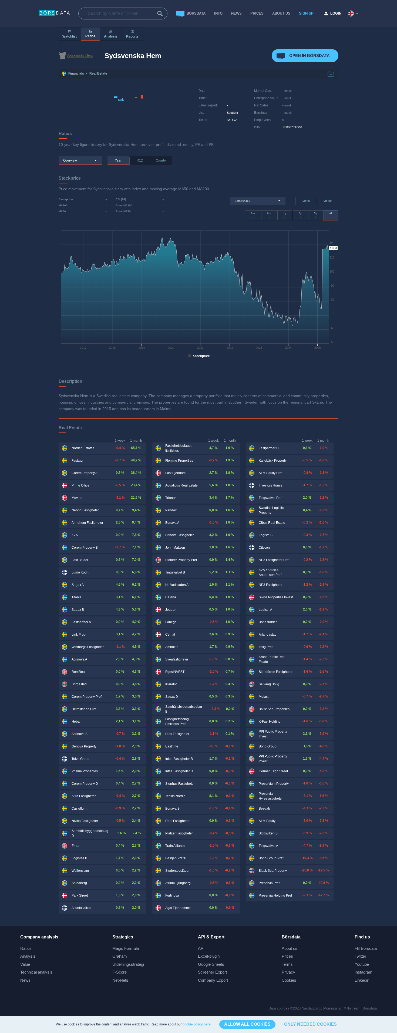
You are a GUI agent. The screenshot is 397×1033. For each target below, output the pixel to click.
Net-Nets (120, 980)
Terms (287, 964)
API (201, 948)
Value (25, 964)
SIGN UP (306, 13)
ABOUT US (281, 13)
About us (289, 948)
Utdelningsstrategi (128, 964)
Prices (287, 956)
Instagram (363, 972)
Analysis (27, 956)
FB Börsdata (366, 948)
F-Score (119, 972)
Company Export (213, 980)
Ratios (26, 948)
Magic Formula (125, 948)
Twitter (360, 956)
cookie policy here (197, 1024)
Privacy (288, 972)
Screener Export (212, 972)
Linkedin (362, 980)
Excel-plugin (209, 956)
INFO (218, 13)
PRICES (257, 13)
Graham (119, 956)
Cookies (289, 980)
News (236, 13)
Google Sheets (211, 964)
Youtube (362, 964)
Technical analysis (36, 972)
